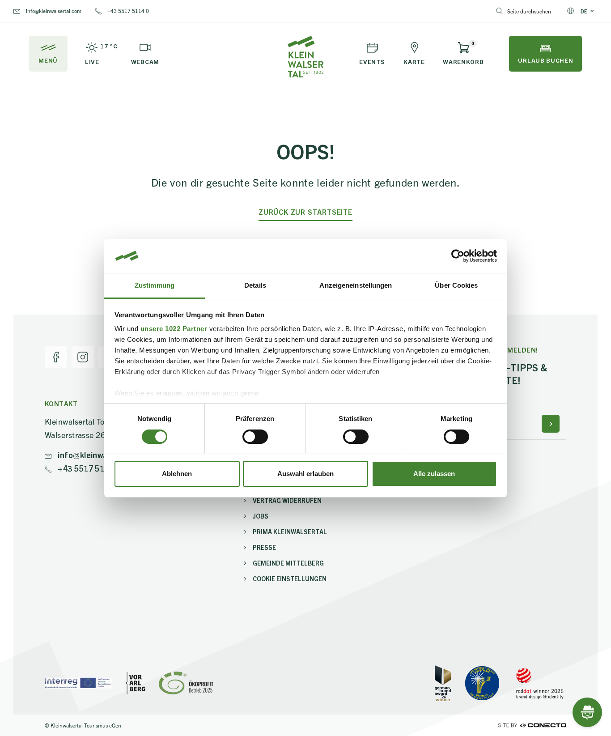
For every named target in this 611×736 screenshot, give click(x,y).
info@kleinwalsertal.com (53, 10)
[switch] (255, 437)
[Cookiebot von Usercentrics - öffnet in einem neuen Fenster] (458, 256)
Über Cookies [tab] (456, 285)
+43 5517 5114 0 (127, 10)
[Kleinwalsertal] (305, 56)
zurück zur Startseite (305, 212)
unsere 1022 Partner (174, 328)
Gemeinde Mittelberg (288, 563)
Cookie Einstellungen (290, 578)
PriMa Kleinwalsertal (290, 532)
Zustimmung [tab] (154, 285)
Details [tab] (255, 285)
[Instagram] (83, 357)
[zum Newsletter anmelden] (551, 424)
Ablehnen (177, 473)
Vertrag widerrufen (287, 500)
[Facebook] (56, 357)
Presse (264, 547)
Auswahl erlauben (305, 473)
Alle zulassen (434, 473)
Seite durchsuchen (529, 11)
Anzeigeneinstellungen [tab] (355, 285)
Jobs (260, 516)
